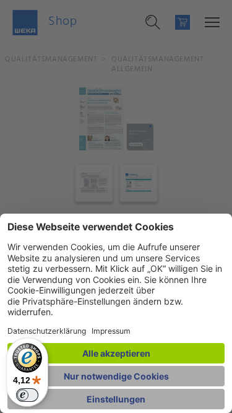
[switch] (27, 395)
